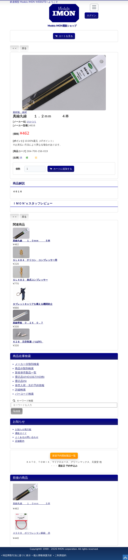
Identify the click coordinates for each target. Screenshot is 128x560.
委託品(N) (21, 381)
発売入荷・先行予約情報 (29, 385)
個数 (18, 168)
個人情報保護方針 (42, 555)
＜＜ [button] (14, 48)
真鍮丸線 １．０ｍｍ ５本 (31, 503)
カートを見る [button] (65, 36)
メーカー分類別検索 (27, 364)
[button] (91, 15)
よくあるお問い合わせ (26, 437)
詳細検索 (20, 390)
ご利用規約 (60, 555)
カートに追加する (62, 168)
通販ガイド (21, 433)
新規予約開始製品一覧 (64, 455)
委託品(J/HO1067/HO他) (29, 377)
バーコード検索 (24, 394)
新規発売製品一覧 (25, 372)
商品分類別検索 (24, 368)
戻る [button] (24, 48)
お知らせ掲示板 (23, 429)
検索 (18, 411)
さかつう (31, 121)
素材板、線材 (20, 112)
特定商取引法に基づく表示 (17, 555)
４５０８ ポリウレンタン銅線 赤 (31, 533)
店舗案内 (19, 441)
